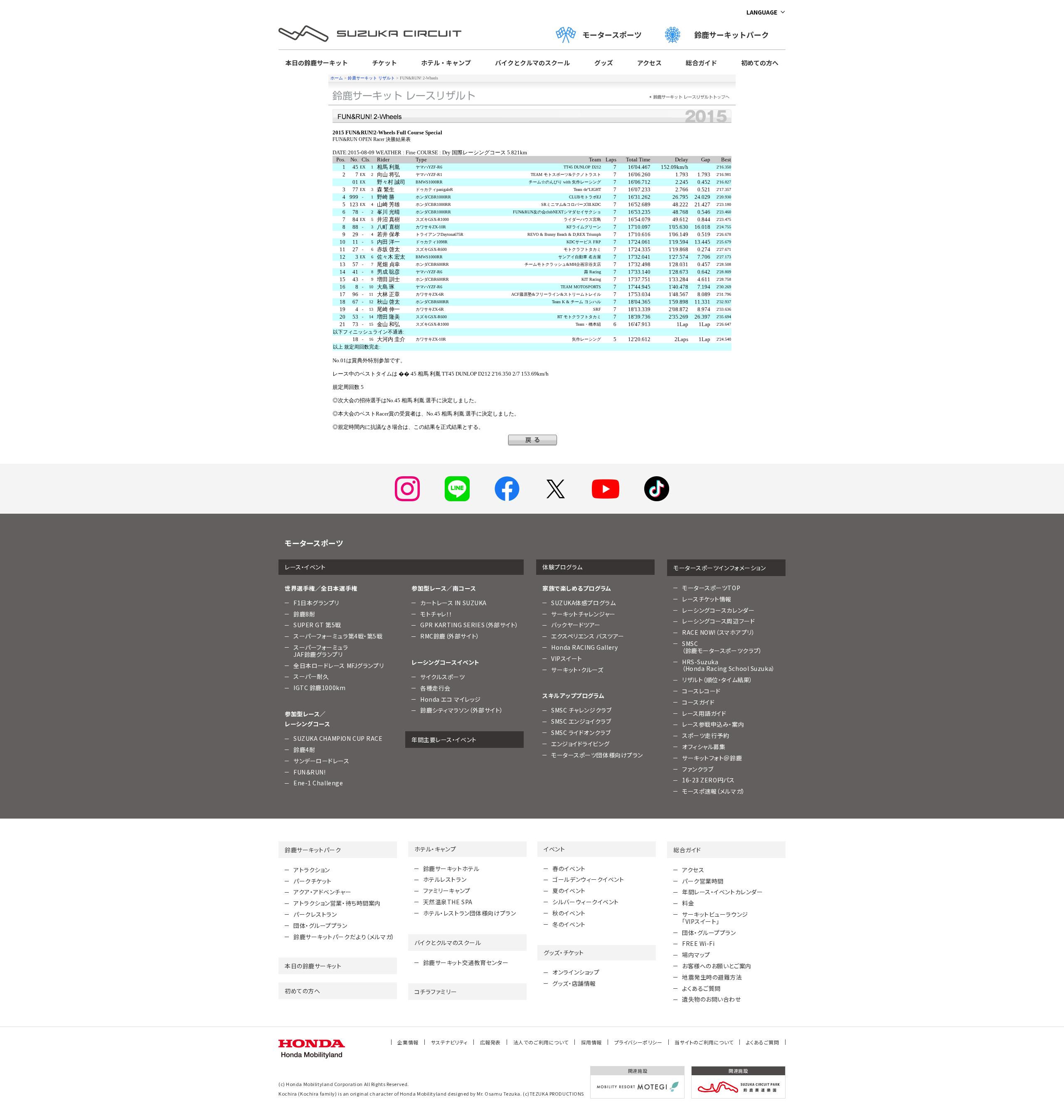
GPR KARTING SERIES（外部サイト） (469, 625)
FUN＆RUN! (309, 772)
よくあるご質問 (701, 988)
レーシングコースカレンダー (718, 610)
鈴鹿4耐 (304, 749)
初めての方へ (759, 62)
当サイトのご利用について (704, 1042)
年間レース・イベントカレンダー (722, 892)
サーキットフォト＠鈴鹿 (712, 758)
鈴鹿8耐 (304, 614)
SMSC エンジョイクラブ (581, 721)
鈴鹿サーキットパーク (735, 34)
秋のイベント (568, 913)
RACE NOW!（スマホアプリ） (718, 632)
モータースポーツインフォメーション (719, 568)
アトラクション (311, 870)
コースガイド (698, 702)
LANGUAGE (761, 12)
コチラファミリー (435, 991)
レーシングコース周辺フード (718, 621)
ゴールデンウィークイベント (588, 879)
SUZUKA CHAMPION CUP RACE (337, 738)
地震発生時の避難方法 (712, 977)
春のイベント (568, 868)
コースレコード (701, 691)
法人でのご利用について (541, 1042)
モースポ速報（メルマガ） (713, 791)
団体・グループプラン (320, 925)
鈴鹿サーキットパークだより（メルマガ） (344, 937)
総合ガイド (701, 62)
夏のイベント (568, 890)
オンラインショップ (575, 972)
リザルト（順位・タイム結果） (717, 680)
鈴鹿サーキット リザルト (371, 78)
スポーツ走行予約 (705, 735)
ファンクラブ (697, 769)
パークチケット (312, 881)
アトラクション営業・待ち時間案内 (337, 903)
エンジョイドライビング (580, 744)
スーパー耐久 (311, 676)
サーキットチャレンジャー (583, 614)
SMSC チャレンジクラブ (581, 710)
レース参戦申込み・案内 (713, 724)
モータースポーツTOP (711, 588)
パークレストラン (315, 914)
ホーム (336, 78)
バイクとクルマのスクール (532, 62)
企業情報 (407, 1042)
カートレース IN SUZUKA (453, 603)
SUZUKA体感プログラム (583, 603)
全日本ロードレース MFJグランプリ (338, 665)
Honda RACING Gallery (584, 647)
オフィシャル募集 (703, 746)
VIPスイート (566, 658)
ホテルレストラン (444, 879)
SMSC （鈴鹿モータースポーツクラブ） (722, 647)
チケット (384, 62)
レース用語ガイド (704, 713)
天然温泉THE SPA (448, 902)
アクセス (649, 62)
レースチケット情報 (707, 599)
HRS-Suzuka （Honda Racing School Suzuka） (728, 665)
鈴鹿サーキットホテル (451, 868)
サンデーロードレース (321, 761)
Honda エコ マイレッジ (450, 699)
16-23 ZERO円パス (708, 780)
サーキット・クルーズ (577, 670)
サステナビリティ (449, 1042)
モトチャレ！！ (436, 614)
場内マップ (696, 954)
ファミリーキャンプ (446, 890)
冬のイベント (568, 924)
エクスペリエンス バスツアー (587, 636)
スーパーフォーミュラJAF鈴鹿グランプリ (320, 650)
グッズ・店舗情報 (574, 983)
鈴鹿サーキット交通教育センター (465, 962)
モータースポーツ (612, 34)
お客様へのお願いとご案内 (716, 966)
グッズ (603, 62)
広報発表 (490, 1042)
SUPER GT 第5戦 (317, 625)
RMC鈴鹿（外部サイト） (450, 636)
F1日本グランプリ (316, 603)
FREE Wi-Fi (698, 943)
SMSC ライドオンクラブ (581, 732)
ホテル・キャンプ (446, 62)
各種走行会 (435, 688)
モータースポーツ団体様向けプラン (597, 755)
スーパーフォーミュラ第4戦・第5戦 (338, 636)
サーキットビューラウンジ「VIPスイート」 (715, 917)
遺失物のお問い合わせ (711, 999)
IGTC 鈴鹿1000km (319, 687)
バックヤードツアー (576, 625)
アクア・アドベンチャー (322, 892)
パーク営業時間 (703, 881)
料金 (688, 903)
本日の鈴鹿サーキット (317, 62)
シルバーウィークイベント (585, 902)
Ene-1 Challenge (318, 783)
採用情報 (591, 1042)
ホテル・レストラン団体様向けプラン (469, 913)
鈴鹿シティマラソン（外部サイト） (461, 710)
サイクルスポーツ (442, 677)
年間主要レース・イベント (444, 739)
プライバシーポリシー (638, 1042)
